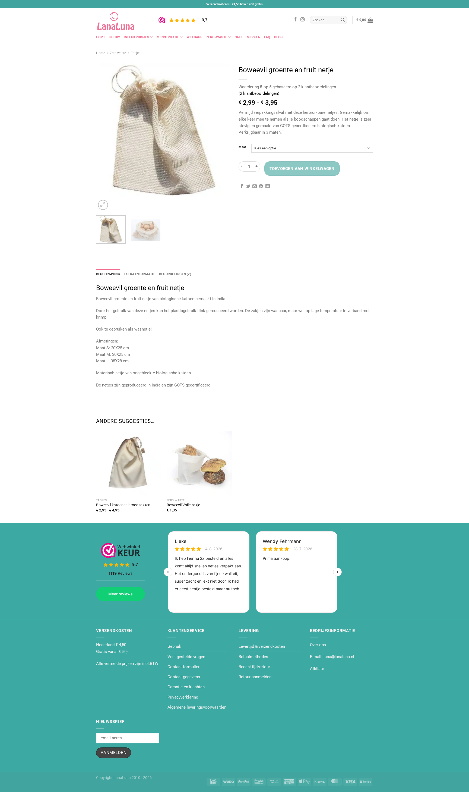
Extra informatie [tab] (139, 274)
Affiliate (317, 668)
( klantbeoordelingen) (259, 93)
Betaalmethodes (253, 656)
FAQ (267, 37)
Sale (239, 37)
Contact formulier (183, 666)
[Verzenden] (342, 19)
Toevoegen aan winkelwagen (302, 168)
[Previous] (98, 249)
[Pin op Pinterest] (261, 186)
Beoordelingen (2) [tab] (175, 274)
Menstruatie (168, 37)
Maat (242, 147)
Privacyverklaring (182, 697)
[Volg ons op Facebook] (295, 19)
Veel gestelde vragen (186, 656)
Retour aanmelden (255, 676)
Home (101, 37)
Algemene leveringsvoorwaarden (196, 707)
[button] (364, 20)
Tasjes (135, 53)
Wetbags (194, 37)
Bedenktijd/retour (254, 666)
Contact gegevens (183, 676)
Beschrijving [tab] (108, 274)
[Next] (115, 202)
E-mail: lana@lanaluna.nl (332, 656)
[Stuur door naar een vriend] (254, 186)
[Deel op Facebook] (242, 186)
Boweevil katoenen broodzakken (123, 505)
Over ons (318, 644)
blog (278, 37)
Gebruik (174, 646)
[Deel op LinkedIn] (267, 186)
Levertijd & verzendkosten (262, 646)
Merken (253, 37)
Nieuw (114, 37)
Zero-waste (216, 37)
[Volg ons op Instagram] (302, 19)
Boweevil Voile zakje (183, 505)
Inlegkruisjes (136, 37)
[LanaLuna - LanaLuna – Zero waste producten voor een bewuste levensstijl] (123, 20)
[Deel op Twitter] (248, 186)
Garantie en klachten (186, 686)
